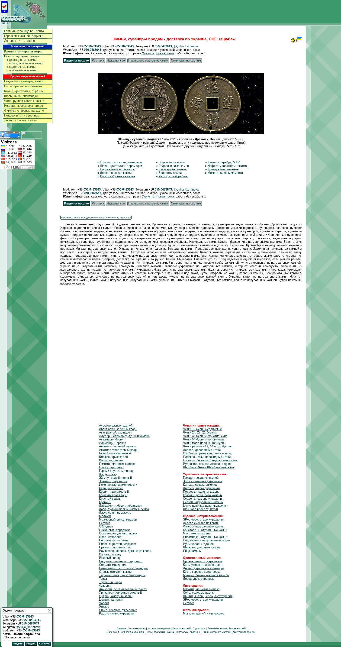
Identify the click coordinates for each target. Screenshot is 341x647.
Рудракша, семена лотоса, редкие (207, 464)
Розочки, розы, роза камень (202, 495)
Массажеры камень (196, 533)
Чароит (104, 603)
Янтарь (104, 606)
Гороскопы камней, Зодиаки (23, 36)
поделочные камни (20, 66)
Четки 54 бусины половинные (203, 439)
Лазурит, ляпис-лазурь (115, 512)
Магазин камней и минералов (203, 613)
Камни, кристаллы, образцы (23, 91)
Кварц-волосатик (111, 488)
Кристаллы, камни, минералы (121, 162)
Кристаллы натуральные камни (205, 530)
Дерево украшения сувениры (203, 568)
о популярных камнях (22, 56)
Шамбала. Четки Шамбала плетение (208, 467)
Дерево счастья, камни (20, 120)
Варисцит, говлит (111, 460)
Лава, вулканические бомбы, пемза (124, 509)
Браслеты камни (170, 173)
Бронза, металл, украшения (202, 561)
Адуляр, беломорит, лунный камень (124, 436)
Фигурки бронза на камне (117, 176)
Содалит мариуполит (114, 564)
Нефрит (104, 523)
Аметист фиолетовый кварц (118, 450)
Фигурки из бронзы (244, 632)
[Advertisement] (181, 348)
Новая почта (165, 53)
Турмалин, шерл (110, 582)
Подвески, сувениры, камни (23, 81)
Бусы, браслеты (155, 632)
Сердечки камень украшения (203, 498)
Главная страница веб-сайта (24, 31)
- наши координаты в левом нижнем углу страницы (96, 217)
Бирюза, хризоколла (113, 457)
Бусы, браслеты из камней (23, 86)
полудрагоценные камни (24, 63)
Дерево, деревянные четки (202, 450)
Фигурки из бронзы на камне (24, 110)
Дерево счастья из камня (201, 523)
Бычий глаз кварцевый (115, 453)
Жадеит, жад (108, 474)
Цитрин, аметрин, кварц (115, 596)
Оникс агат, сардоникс (115, 530)
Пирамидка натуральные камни (205, 537)
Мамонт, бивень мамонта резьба (206, 575)
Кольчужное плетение (223, 169)
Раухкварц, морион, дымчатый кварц (125, 551)
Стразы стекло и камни (115, 571)
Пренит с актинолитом (114, 547)
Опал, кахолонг (110, 537)
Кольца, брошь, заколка (200, 484)
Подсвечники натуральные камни (206, 540)
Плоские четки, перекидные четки (207, 457)
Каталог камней (181, 628)
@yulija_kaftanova (28, 627)
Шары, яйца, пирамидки (21, 96)
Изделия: (112, 632)
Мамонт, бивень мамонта (225, 173)
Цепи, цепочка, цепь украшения (205, 505)
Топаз (103, 578)
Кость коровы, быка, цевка (201, 571)
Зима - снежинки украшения (202, 481)
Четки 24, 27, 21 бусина (199, 432)
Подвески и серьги (171, 162)
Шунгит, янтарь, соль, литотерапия (207, 596)
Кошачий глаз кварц (113, 495)
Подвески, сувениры (131, 632)
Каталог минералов (159, 628)
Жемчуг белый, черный (115, 477)
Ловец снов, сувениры (198, 578)
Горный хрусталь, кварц (116, 470)
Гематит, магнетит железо (117, 464)
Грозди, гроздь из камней (201, 477)
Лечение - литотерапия (20, 40)
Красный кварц (109, 498)
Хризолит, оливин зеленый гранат (123, 589)
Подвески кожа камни (173, 166)
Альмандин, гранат (112, 443)
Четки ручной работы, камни (24, 101)
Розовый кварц (109, 558)
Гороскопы (199, 628)
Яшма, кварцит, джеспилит (118, 610)
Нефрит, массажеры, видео (23, 105)
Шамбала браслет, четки (200, 509)
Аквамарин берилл (112, 439)
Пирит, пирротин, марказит (117, 544)
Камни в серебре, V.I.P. (224, 162)
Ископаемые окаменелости (118, 484)
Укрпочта (148, 53)
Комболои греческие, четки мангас (207, 453)
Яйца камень (192, 551)
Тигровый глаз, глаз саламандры (122, 575)
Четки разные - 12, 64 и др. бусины (207, 446)
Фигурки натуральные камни (203, 526)
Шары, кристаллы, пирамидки (121, 166)
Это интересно (136, 628)
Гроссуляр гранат (111, 467)
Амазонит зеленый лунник (117, 446)
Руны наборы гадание (198, 544)
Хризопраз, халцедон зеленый (120, 592)
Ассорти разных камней (115, 425)
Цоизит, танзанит (111, 599)
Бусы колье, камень (172, 169)
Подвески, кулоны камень (201, 491)
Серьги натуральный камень (203, 502)
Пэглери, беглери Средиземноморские (210, 460)
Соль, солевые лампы (198, 592)
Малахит (105, 516)
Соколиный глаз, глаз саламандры (123, 568)
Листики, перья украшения (201, 488)
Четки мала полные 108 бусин (204, 443)
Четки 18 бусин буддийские (202, 429)
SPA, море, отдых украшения (203, 519)
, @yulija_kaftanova (185, 46)
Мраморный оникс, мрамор (118, 519)
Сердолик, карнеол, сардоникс (120, 561)
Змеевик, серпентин (113, 481)
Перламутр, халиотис (114, 540)
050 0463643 (92, 46)
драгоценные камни (21, 59)
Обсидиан (106, 526)
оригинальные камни (22, 70)
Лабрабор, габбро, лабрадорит (120, 505)
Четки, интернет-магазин (216, 632)
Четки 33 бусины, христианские (205, 436)
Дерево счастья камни (116, 173)
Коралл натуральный (114, 491)
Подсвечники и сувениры (21, 115)
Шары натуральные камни (201, 547)
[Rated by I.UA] (31, 137)
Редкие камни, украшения (117, 613)
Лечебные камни (217, 628)
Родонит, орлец (110, 554)
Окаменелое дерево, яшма (118, 533)
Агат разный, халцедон (115, 432)
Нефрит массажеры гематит (227, 166)
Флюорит (105, 585)
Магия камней (237, 628)
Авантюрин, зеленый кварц (118, 429)
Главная (121, 628)
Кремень (105, 502)
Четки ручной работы (173, 176)
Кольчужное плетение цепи (202, 564)
